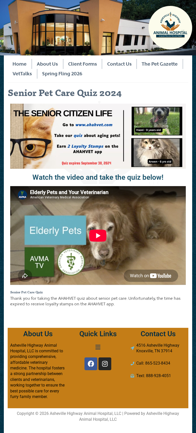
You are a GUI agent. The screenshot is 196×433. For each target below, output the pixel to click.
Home (20, 64)
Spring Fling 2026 (62, 73)
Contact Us (119, 64)
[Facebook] (90, 363)
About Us (47, 64)
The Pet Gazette (160, 64)
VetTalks (22, 73)
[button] (98, 347)
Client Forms (82, 64)
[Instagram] (105, 363)
